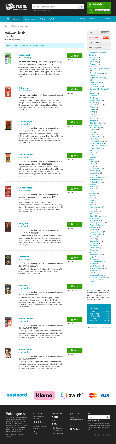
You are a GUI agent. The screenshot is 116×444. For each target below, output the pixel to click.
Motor (92, 200)
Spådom (93, 263)
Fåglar (92, 118)
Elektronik (93, 96)
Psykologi (93, 227)
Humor (92, 132)
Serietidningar (95, 250)
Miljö (91, 195)
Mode (92, 198)
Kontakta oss (94, 19)
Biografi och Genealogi (98, 77)
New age (93, 214)
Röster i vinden (25, 318)
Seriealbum (94, 243)
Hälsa (92, 139)
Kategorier (16, 18)
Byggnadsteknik (95, 82)
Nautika (92, 209)
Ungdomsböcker (96, 275)
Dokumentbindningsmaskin (99, 89)
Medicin (93, 184)
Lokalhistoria (30, 18)
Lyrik (91, 175)
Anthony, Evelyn (26, 57)
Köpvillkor (106, 19)
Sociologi (93, 259)
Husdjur (93, 134)
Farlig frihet (24, 223)
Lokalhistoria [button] (94, 42)
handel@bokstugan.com (76, 419)
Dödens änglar (25, 121)
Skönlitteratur (95, 254)
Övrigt (92, 282)
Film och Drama (96, 105)
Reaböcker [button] (99, 38)
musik (92, 202)
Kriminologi (94, 170)
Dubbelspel (23, 88)
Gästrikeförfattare (96, 123)
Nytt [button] (99, 32)
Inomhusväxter (95, 148)
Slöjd (92, 257)
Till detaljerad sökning (42, 11)
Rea (55, 424)
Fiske (92, 109)
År (30, 45)
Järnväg (93, 161)
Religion (93, 229)
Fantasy (93, 102)
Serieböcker (94, 245)
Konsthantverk (95, 168)
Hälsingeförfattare (96, 141)
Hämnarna (23, 285)
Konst (92, 166)
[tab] (99, 32)
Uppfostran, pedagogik (98, 277)
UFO (91, 273)
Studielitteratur (95, 266)
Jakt (91, 152)
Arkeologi (93, 59)
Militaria (93, 193)
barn (91, 66)
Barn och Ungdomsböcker (99, 68)
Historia (92, 130)
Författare (24, 45)
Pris (42, 45)
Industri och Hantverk (97, 145)
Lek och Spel (94, 173)
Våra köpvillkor (58, 433)
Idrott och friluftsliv (96, 143)
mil (91, 191)
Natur (92, 204)
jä (90, 155)
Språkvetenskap (96, 261)
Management (95, 180)
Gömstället (23, 256)
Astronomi (93, 64)
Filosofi (92, 107)
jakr (91, 150)
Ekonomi (93, 93)
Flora (92, 111)
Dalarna (93, 84)
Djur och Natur (95, 87)
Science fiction (95, 241)
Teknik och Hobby (96, 268)
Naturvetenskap (95, 207)
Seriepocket (94, 248)
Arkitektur (93, 62)
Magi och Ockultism (97, 177)
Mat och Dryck (95, 182)
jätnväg (92, 164)
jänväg (92, 157)
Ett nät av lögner (26, 187)
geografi (93, 121)
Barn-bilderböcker (96, 73)
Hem (6, 26)
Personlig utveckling (97, 223)
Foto (91, 116)
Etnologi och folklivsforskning (94, 99)
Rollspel (93, 238)
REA (51, 18)
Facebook (76, 429)
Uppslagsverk (95, 279)
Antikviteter (94, 57)
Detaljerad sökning (94, 420)
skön (91, 252)
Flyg (91, 114)
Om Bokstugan (81, 19)
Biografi (92, 75)
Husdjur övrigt (95, 136)
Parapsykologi (95, 220)
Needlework (94, 211)
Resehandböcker (96, 232)
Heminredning (95, 127)
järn (91, 159)
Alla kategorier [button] (95, 47)
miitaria (92, 189)
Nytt (42, 18)
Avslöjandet (24, 54)
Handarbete (94, 125)
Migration (93, 186)
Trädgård (93, 270)
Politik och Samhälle (97, 225)
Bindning (36, 45)
